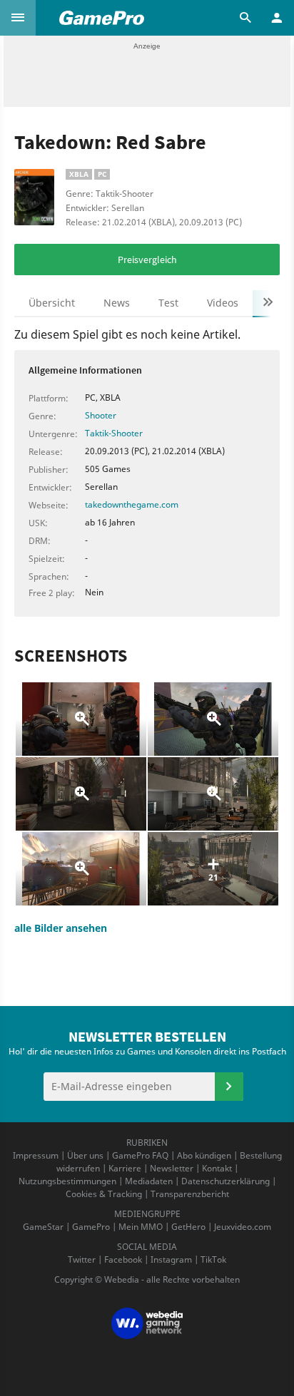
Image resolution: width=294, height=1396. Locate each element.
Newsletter (171, 1168)
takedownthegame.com (131, 504)
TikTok (213, 1259)
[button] (18, 18)
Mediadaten (149, 1181)
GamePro (91, 1227)
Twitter (82, 1259)
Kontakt (217, 1168)
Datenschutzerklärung (225, 1181)
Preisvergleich (147, 259)
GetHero (188, 1227)
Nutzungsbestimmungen (67, 1181)
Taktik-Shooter (114, 433)
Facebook (123, 1259)
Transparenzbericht (190, 1194)
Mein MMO (140, 1227)
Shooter (100, 415)
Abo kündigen (204, 1155)
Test (168, 302)
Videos (222, 302)
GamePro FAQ (140, 1155)
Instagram (171, 1259)
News (116, 302)
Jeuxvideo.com (242, 1227)
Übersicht (52, 302)
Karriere (124, 1168)
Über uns (85, 1155)
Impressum (36, 1155)
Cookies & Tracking (104, 1194)
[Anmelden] (229, 1086)
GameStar (43, 1227)
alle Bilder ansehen (60, 928)
